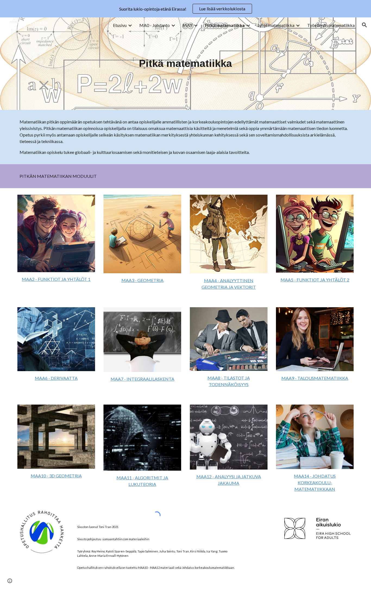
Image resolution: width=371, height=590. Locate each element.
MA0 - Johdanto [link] (154, 25)
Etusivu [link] (120, 25)
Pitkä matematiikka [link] (225, 25)
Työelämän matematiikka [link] (331, 25)
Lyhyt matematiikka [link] (275, 25)
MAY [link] (187, 25)
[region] (185, 8)
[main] (185, 63)
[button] (364, 25)
